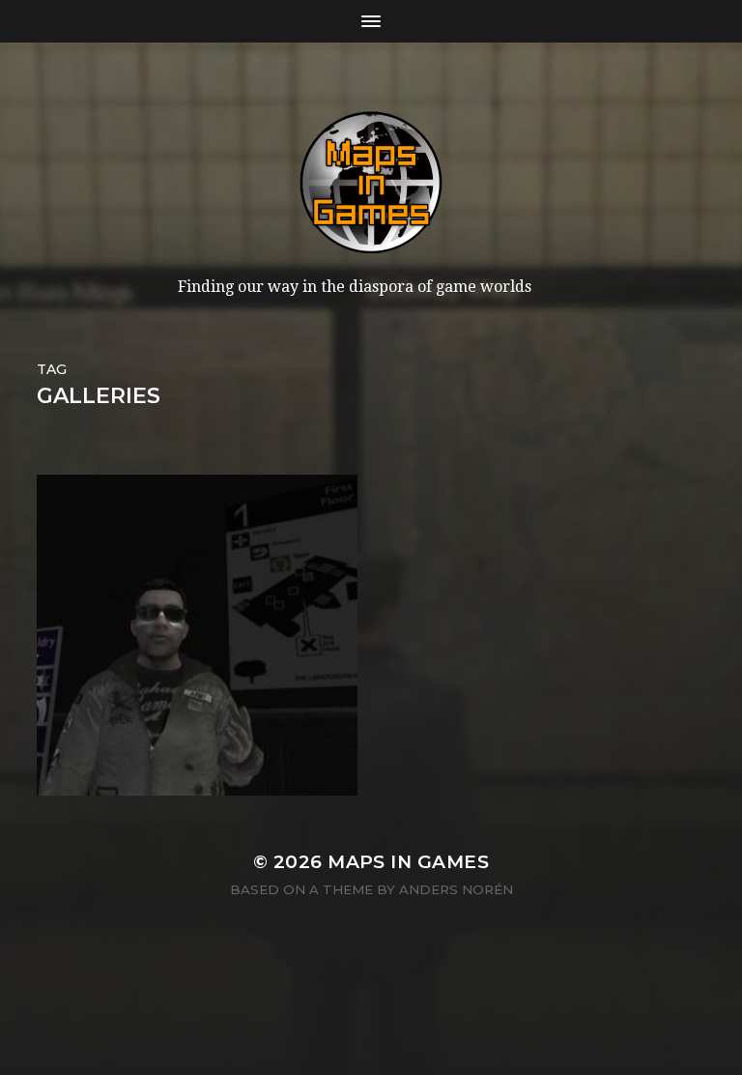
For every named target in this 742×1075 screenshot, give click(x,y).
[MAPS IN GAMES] (371, 182)
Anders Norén (456, 889)
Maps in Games (408, 862)
